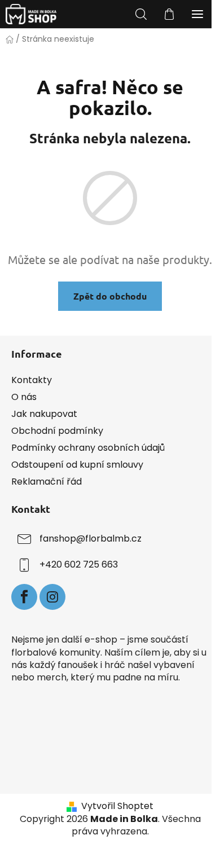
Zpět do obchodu (110, 296)
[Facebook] (24, 597)
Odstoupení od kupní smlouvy (77, 464)
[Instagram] (52, 597)
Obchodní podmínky (57, 430)
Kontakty (31, 379)
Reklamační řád (46, 481)
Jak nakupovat (44, 413)
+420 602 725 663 (78, 565)
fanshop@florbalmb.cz (90, 539)
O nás (24, 396)
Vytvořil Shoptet (117, 806)
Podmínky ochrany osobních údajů (88, 447)
